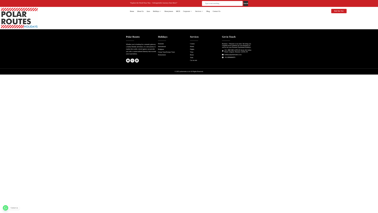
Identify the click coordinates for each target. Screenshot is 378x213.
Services (198, 11)
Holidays (156, 11)
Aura (148, 11)
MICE (178, 11)
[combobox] (222, 3)
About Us (140, 11)
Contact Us (216, 11)
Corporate (186, 11)
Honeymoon (168, 11)
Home (132, 11)
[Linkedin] (137, 61)
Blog (208, 11)
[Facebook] (128, 61)
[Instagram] (132, 61)
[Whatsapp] (5, 208)
